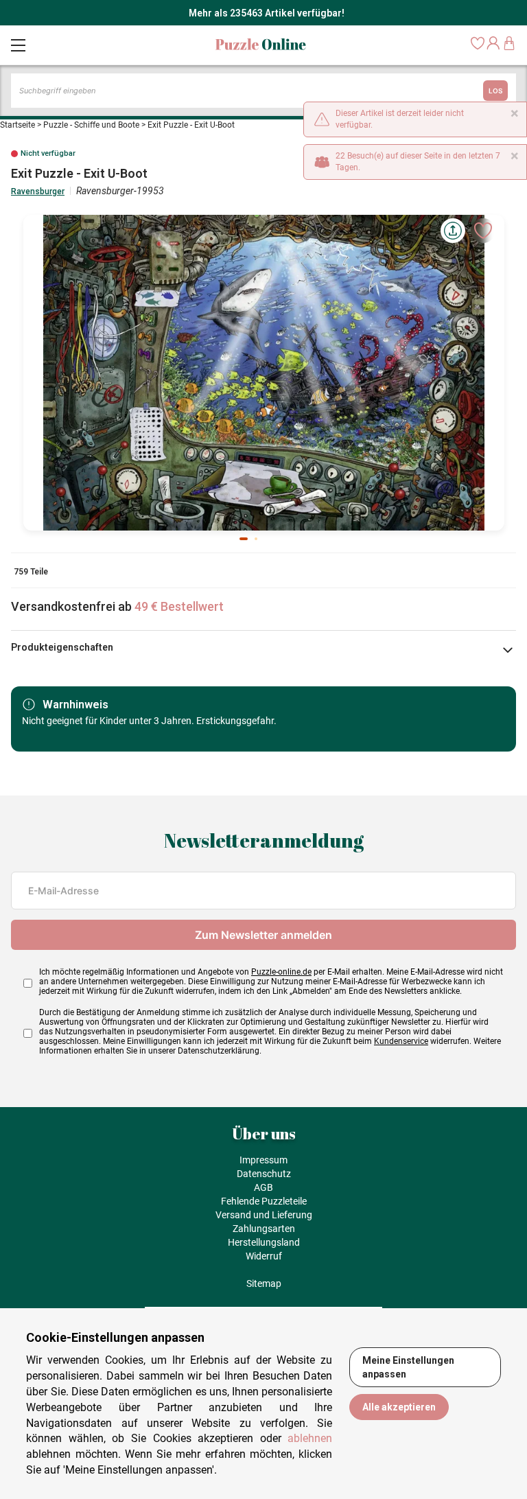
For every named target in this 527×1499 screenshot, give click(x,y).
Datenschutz (264, 1173)
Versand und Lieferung (263, 1214)
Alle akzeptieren (399, 1407)
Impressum (263, 1159)
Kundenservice (401, 1041)
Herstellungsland (264, 1242)
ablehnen (310, 1438)
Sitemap (263, 1283)
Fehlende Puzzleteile (264, 1201)
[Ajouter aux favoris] (483, 231)
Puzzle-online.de (281, 972)
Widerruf (264, 1256)
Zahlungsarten (264, 1228)
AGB (263, 1187)
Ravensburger (38, 191)
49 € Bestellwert (179, 606)
